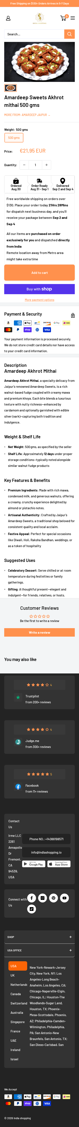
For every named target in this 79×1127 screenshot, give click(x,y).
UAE (13, 1040)
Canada (16, 994)
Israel (14, 1059)
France (15, 1031)
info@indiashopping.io (46, 852)
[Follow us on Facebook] (31, 898)
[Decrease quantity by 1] (24, 164)
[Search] (69, 34)
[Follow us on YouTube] (64, 898)
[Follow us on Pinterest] (53, 898)
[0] (63, 18)
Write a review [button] (39, 632)
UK (13, 975)
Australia (17, 1012)
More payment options (39, 300)
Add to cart (39, 272)
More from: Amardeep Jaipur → (27, 115)
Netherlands (19, 984)
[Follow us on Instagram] (42, 898)
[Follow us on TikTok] (31, 909)
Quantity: (10, 165)
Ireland (15, 1050)
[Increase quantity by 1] (46, 164)
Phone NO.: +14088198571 (46, 839)
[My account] (8, 18)
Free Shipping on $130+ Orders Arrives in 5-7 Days (39, 3)
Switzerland (19, 1003)
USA (13, 966)
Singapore (18, 1022)
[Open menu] (73, 18)
